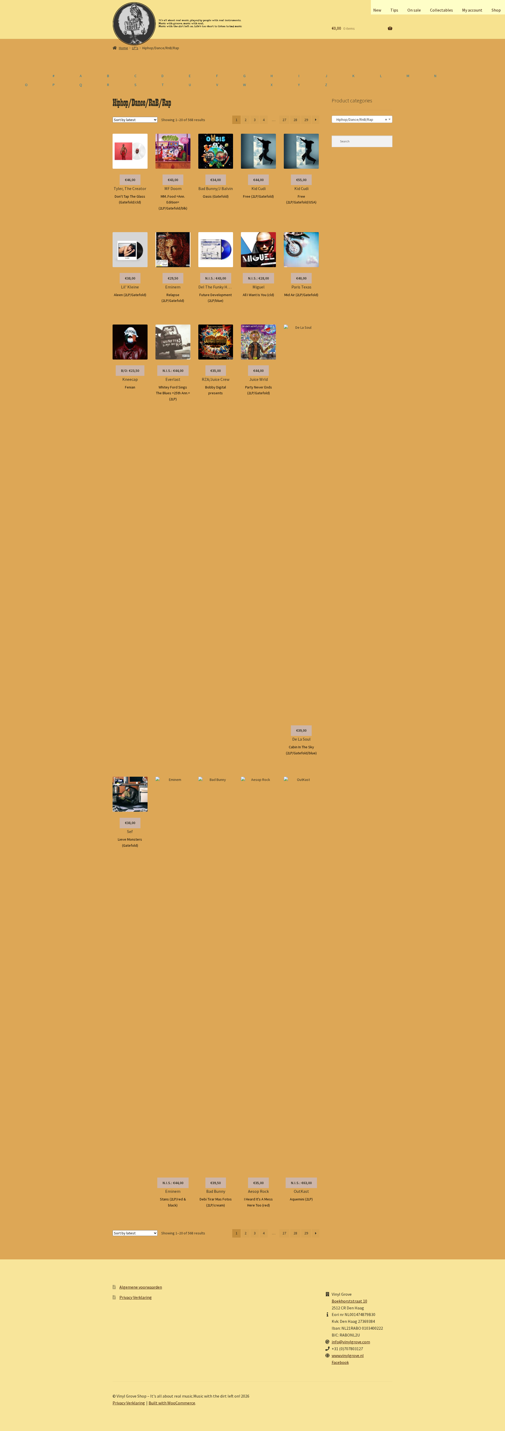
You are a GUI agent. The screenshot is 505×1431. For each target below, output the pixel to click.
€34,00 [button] (215, 179)
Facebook (340, 1362)
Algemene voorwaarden (140, 1287)
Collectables (441, 10)
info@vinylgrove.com (351, 1341)
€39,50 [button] (215, 1182)
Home (123, 48)
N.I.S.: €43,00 (215, 278)
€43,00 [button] (173, 179)
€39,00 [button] (301, 730)
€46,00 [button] (130, 179)
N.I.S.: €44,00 (173, 370)
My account (472, 10)
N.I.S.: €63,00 (301, 1182)
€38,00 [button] (130, 278)
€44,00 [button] (258, 179)
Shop (496, 10)
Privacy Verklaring (135, 1297)
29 (306, 119)
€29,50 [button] (173, 278)
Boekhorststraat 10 (349, 1301)
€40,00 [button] (301, 278)
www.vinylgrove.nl (348, 1355)
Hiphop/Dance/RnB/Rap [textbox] (360, 119)
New (377, 10)
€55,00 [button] (301, 179)
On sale (414, 10)
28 (295, 119)
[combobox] (362, 119)
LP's (135, 48)
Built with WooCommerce (172, 1402)
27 (284, 119)
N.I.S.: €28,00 (258, 278)
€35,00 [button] (215, 370)
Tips (394, 10)
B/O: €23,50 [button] (130, 370)
